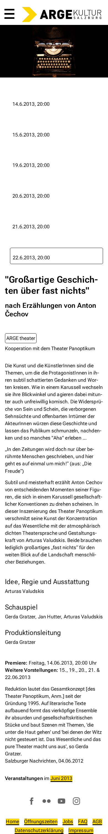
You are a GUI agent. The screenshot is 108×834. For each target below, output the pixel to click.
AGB (97, 821)
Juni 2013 (61, 778)
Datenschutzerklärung (39, 830)
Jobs (68, 821)
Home (12, 821)
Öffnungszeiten (41, 821)
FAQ (83, 821)
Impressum (80, 830)
